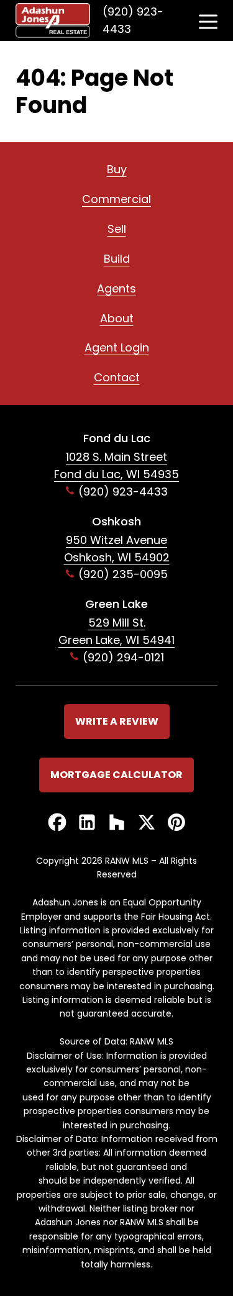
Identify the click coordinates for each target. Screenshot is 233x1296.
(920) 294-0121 (123, 657)
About (117, 318)
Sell (116, 229)
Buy (117, 169)
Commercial (116, 199)
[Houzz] (117, 823)
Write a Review (116, 721)
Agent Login (117, 347)
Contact (117, 377)
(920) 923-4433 (133, 20)
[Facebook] (57, 823)
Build (117, 258)
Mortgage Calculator (116, 775)
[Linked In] (87, 823)
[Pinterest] (176, 823)
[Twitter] (146, 823)
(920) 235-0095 (123, 574)
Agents (116, 288)
